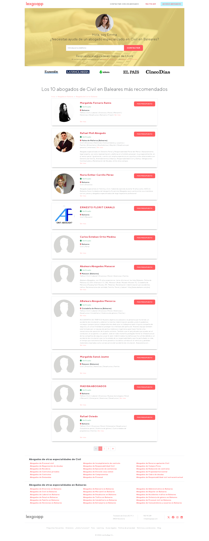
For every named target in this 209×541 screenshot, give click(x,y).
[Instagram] (177, 517)
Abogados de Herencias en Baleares (46, 503)
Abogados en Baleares (65, 96)
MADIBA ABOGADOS (93, 386)
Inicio (53, 96)
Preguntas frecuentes (55, 528)
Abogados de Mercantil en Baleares (99, 492)
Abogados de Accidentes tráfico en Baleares (156, 494)
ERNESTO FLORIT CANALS (97, 207)
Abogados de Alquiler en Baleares (151, 492)
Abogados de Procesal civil (42, 463)
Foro (93, 528)
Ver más (117, 115)
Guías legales (111, 528)
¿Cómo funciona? (82, 528)
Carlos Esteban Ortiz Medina (98, 236)
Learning (100, 528)
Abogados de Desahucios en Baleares (99, 494)
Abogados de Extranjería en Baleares (99, 503)
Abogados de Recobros (40, 469)
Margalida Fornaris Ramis (95, 102)
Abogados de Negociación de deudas (46, 466)
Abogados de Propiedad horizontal (151, 472)
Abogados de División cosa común (98, 472)
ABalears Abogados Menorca (98, 301)
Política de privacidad (126, 528)
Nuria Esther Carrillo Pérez (97, 174)
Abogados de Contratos (40, 474)
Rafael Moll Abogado (93, 133)
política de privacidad (129, 59)
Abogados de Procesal (93, 477)
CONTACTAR (133, 48)
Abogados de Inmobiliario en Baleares (100, 500)
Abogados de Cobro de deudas (150, 474)
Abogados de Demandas (40, 477)
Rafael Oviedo (89, 416)
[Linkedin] (182, 517)
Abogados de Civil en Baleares (86, 96)
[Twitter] (168, 517)
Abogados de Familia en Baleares (44, 500)
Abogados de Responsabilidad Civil (99, 466)
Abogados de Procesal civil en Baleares (153, 500)
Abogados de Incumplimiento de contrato (101, 463)
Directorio (70, 528)
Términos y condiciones (146, 528)
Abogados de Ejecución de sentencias (100, 469)
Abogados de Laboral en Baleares (45, 494)
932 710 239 (151, 4)
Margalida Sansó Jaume (94, 356)
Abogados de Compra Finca (148, 466)
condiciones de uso (109, 59)
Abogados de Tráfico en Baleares (98, 497)
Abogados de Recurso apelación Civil (152, 463)
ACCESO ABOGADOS (172, 4)
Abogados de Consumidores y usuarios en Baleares (159, 503)
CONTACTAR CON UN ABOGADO (124, 4)
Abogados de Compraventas (95, 474)
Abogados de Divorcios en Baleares (45, 489)
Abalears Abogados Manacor (97, 266)
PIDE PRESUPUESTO (144, 104)
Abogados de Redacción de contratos (153, 469)
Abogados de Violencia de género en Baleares (156, 497)
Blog (159, 528)
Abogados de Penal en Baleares (44, 497)
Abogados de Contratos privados (44, 472)
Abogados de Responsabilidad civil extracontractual (159, 477)
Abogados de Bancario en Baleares (98, 489)
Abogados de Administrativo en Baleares (154, 489)
